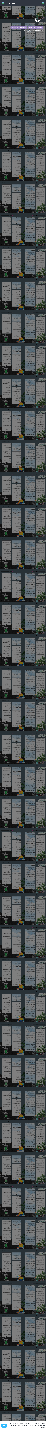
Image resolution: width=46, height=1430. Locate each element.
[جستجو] (8, 3)
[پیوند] (43, 3)
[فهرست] (13, 3)
